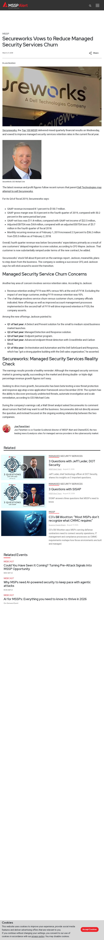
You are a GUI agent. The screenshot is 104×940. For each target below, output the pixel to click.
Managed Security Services (66, 456)
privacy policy (38, 936)
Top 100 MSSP (29, 130)
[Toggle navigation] (97, 5)
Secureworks (9, 130)
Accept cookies (89, 929)
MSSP (5, 33)
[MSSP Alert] (15, 5)
